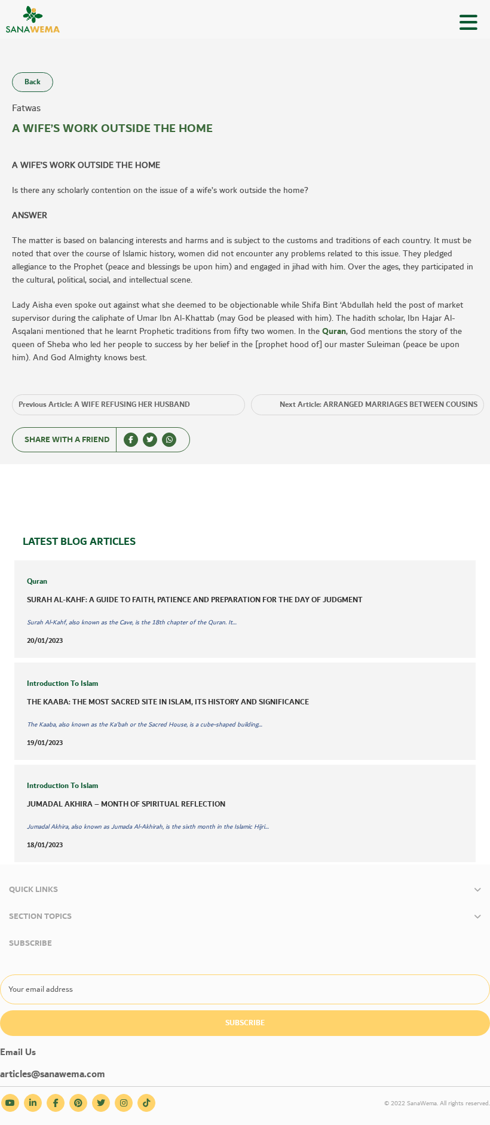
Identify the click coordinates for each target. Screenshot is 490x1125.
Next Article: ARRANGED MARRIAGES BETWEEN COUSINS (378, 405)
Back (32, 82)
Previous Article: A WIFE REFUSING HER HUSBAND (104, 405)
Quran (334, 331)
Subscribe (245, 1023)
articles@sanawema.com (52, 1074)
